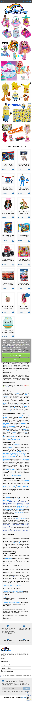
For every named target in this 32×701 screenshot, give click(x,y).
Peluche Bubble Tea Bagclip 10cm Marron (8, 308)
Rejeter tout (16, 355)
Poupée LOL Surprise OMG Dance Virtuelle (24, 308)
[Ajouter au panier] (13, 169)
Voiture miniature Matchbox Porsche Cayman (24, 284)
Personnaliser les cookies (19, 351)
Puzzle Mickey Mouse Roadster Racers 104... (24, 237)
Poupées (10, 391)
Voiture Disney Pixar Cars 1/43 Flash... (8, 284)
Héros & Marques (14, 516)
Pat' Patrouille (24, 497)
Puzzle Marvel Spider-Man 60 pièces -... (8, 165)
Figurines (11, 442)
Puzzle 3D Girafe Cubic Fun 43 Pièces (24, 213)
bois (7, 499)
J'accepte (16, 359)
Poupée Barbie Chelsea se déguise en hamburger (24, 261)
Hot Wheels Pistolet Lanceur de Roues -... (8, 237)
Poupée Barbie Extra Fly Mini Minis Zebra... (8, 213)
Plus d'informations (7, 351)
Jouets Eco (11, 535)
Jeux (9, 494)
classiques (13, 497)
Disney (18, 497)
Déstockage (12, 552)
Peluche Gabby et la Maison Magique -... (8, 332)
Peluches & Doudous (16, 414)
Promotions (10, 553)
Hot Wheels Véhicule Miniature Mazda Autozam (8, 261)
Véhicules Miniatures (16, 478)
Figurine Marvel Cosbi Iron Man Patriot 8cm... (8, 189)
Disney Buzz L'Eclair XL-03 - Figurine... (24, 189)
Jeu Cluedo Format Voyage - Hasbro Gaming (24, 165)
